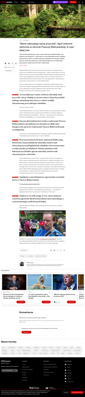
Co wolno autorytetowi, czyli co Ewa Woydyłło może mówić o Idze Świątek (39, 296)
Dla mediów (46, 375)
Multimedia (31, 2)
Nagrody (24, 372)
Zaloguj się (25, 332)
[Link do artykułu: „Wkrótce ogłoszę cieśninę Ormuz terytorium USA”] (65, 282)
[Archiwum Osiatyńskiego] (51, 388)
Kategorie (23, 2)
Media (29, 292)
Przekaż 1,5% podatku (27, 369)
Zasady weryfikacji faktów (50, 364)
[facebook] (54, 250)
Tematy (16, 2)
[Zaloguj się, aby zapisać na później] (24, 292)
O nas (23, 364)
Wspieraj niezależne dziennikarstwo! (9, 366)
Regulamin (46, 369)
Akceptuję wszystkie (77, 392)
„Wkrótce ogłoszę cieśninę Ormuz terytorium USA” (64, 295)
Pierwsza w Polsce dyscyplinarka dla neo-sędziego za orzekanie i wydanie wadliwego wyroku (13, 296)
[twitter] (57, 250)
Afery (80, 292)
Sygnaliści (24, 377)
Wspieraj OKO (25, 367)
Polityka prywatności (49, 372)
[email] (61, 250)
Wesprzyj (73, 2)
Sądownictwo (6, 292)
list (30, 187)
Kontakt (24, 375)
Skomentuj (8, 70)
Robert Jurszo (30, 262)
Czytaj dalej (21, 302)
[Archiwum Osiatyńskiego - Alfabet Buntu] (34, 388)
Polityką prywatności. (20, 392)
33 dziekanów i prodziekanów (48, 239)
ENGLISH (24, 380)
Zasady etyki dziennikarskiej (50, 367)
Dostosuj (66, 392)
